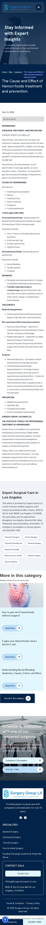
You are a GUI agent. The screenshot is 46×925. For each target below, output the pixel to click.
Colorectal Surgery (12, 537)
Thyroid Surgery (10, 842)
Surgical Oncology (11, 549)
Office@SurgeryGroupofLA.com (20, 881)
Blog (10, 72)
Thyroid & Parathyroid (13, 543)
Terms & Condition (15, 903)
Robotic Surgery (34, 556)
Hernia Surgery (31, 537)
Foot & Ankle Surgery (13, 848)
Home (4, 72)
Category (18, 72)
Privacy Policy (33, 903)
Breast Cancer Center (13, 556)
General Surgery (34, 543)
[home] (17, 7)
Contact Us (11, 922)
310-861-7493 (23, 873)
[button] (39, 7)
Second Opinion (10, 562)
